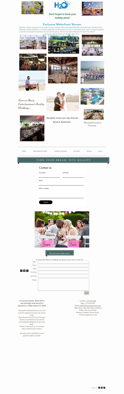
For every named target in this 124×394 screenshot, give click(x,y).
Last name (65, 172)
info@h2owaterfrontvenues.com (90, 305)
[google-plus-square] (27, 271)
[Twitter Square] (24, 271)
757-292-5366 (91, 301)
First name (42, 172)
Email (41, 180)
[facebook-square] (21, 271)
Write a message (44, 188)
